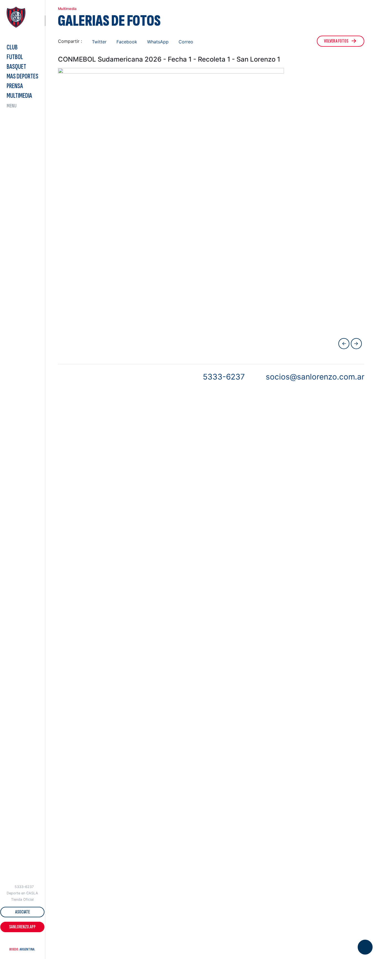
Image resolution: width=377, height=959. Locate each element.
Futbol (15, 57)
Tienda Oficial (22, 899)
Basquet (16, 67)
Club (12, 47)
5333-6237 (24, 887)
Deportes (22, 76)
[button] (12, 942)
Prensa (15, 86)
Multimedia (19, 96)
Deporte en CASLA (22, 893)
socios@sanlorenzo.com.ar (315, 376)
